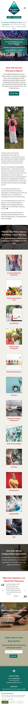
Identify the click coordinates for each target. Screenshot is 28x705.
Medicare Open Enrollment (14, 347)
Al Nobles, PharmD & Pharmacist (14, 47)
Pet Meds (14, 467)
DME (14, 537)
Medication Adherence (14, 372)
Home (3, 689)
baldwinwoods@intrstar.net (14, 682)
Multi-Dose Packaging (14, 444)
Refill (9, 17)
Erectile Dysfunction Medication (14, 274)
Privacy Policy (4, 699)
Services (14, 689)
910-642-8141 (6, 24)
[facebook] (14, 671)
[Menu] (24, 8)
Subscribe (13, 656)
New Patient (16, 17)
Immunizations (14, 490)
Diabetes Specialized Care (14, 299)
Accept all (5, 702)
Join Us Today (14, 93)
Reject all (12, 702)
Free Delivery (14, 323)
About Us (8, 689)
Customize (20, 702)
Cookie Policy (10, 699)
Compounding (14, 514)
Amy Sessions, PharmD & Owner (14, 39)
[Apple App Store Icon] (4, 623)
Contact (19, 689)
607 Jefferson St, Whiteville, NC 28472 (11, 22)
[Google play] (11, 623)
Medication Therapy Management (14, 419)
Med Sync (14, 395)
